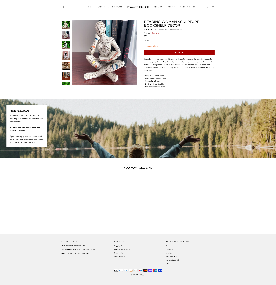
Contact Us (159, 7)
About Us (172, 7)
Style (147, 36)
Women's (102, 7)
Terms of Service (119, 256)
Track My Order (187, 7)
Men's (90, 7)
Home (168, 246)
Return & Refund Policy (122, 249)
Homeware (117, 7)
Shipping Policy (119, 246)
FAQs (167, 264)
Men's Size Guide (171, 256)
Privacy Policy (119, 253)
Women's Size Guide (172, 260)
